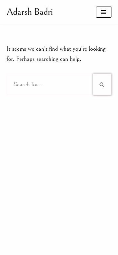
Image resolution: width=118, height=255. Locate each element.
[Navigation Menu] (103, 12)
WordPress (82, 247)
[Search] (102, 84)
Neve (29, 247)
